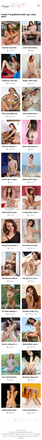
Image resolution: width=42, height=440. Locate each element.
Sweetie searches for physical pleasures (18, 48)
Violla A (11, 380)
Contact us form (21, 430)
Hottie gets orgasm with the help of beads (19, 179)
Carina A (32, 215)
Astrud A (11, 347)
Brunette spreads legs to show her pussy (18, 245)
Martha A (11, 413)
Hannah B (12, 149)
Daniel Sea (32, 116)
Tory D (12, 215)
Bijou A (32, 281)
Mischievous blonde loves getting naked (18, 278)
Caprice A (32, 347)
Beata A (11, 281)
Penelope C (11, 314)
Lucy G (12, 248)
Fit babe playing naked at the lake (16, 311)
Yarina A (11, 50)
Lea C (11, 182)
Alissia (32, 50)
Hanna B (32, 413)
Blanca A (32, 182)
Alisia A (32, 380)
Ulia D (32, 149)
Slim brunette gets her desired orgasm (18, 212)
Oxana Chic (11, 116)
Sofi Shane (11, 83)
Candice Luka (32, 314)
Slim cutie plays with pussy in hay (15, 113)
